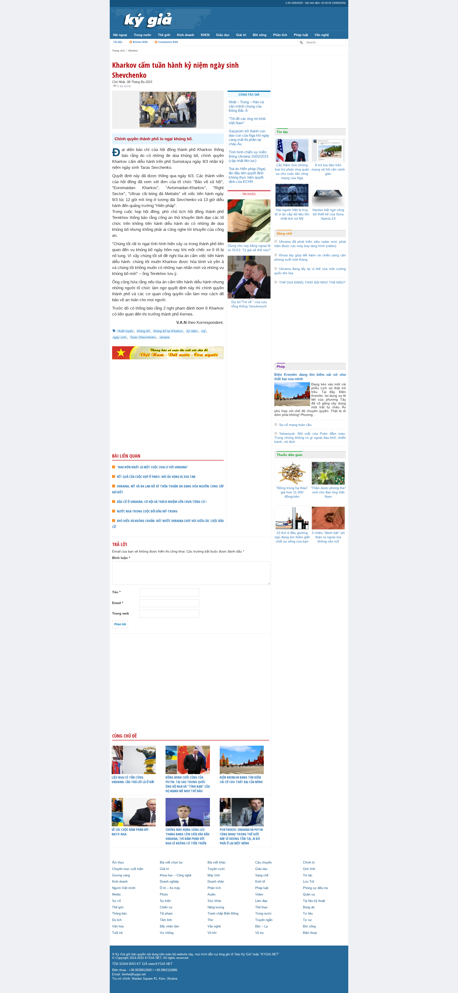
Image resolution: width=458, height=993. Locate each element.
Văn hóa (118, 926)
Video (259, 894)
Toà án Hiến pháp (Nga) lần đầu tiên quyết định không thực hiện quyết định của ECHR (247, 175)
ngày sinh (119, 337)
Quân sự (309, 894)
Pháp (281, 366)
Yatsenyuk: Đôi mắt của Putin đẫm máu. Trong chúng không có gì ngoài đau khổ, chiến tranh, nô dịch (310, 438)
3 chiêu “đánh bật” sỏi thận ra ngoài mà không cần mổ (328, 537)
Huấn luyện (125, 331)
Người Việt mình (123, 888)
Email (117, 603)
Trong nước (142, 35)
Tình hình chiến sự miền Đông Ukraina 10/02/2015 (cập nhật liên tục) (248, 156)
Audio (211, 894)
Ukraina (133, 50)
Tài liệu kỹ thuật (314, 901)
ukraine (165, 337)
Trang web (120, 613)
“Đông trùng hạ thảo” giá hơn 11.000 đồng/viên (292, 492)
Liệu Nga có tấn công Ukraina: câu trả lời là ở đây (133, 779)
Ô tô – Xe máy (170, 888)
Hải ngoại (120, 35)
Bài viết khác (217, 862)
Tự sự (307, 920)
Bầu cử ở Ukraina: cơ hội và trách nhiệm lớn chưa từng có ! (162, 501)
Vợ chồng (166, 933)
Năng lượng (216, 907)
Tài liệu (117, 42)
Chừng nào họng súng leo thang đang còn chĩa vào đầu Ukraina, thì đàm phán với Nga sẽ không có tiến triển (187, 836)
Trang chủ (118, 50)
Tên (116, 592)
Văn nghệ (322, 35)
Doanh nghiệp (169, 881)
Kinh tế (260, 881)
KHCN (205, 35)
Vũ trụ (259, 933)
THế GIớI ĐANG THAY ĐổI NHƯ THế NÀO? (312, 282)
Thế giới (164, 35)
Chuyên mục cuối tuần (127, 869)
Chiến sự (166, 907)
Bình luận (121, 558)
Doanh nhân (216, 881)
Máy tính (214, 875)
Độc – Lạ (261, 926)
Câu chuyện (263, 862)
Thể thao (261, 907)
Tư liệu (308, 913)
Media (116, 894)
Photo (164, 894)
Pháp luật (301, 35)
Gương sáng (121, 875)
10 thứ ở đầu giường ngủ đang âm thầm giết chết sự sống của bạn (292, 537)
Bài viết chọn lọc (171, 862)
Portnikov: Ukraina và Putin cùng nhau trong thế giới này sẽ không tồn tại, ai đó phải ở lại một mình (241, 836)
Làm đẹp (261, 901)
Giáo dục (222, 35)
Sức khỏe (214, 901)
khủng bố (143, 331)
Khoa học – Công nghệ (175, 875)
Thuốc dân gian (289, 455)
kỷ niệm (192, 331)
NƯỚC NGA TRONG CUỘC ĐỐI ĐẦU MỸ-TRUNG (147, 511)
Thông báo (119, 913)
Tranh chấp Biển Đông (223, 913)
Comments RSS (168, 42)
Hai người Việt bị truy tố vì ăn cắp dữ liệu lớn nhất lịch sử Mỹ (292, 214)
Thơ (210, 920)
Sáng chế (284, 233)
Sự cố (116, 901)
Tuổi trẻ (117, 933)
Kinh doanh (185, 35)
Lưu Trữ (308, 881)
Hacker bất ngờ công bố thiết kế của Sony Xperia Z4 (328, 214)
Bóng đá (308, 907)
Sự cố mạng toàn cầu (295, 425)
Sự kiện (165, 901)
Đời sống (259, 35)
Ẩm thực (118, 862)
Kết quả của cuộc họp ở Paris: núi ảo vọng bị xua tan (156, 476)
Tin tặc (282, 132)
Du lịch (117, 920)
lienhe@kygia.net (134, 974)
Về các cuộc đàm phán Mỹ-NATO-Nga (131, 831)
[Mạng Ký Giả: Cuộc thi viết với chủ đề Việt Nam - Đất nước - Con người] (168, 352)
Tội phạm (166, 913)
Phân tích (280, 35)
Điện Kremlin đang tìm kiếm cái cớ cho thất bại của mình (241, 779)
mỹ (203, 331)
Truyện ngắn (263, 920)
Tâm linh (166, 920)
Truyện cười (216, 869)
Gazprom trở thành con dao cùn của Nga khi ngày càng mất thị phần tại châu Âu (249, 137)
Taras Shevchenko (143, 337)
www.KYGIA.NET (160, 964)
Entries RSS (140, 42)
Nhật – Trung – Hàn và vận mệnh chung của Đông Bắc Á (246, 106)
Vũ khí (212, 933)
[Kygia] (147, 19)
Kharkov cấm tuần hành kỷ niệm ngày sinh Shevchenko (175, 70)
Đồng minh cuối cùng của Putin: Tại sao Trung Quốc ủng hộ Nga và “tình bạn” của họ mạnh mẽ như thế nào (188, 784)
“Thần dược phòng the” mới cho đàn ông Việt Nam (328, 492)
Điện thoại (310, 933)
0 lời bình (124, 86)
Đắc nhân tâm (169, 926)
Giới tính (309, 869)
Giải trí (241, 35)
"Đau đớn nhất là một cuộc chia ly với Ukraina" (152, 467)
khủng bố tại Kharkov (168, 331)
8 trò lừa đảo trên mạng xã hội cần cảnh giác (328, 169)
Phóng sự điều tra (315, 888)
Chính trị (309, 862)
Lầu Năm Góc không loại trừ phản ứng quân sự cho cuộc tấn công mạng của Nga (292, 171)
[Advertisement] (168, 415)
